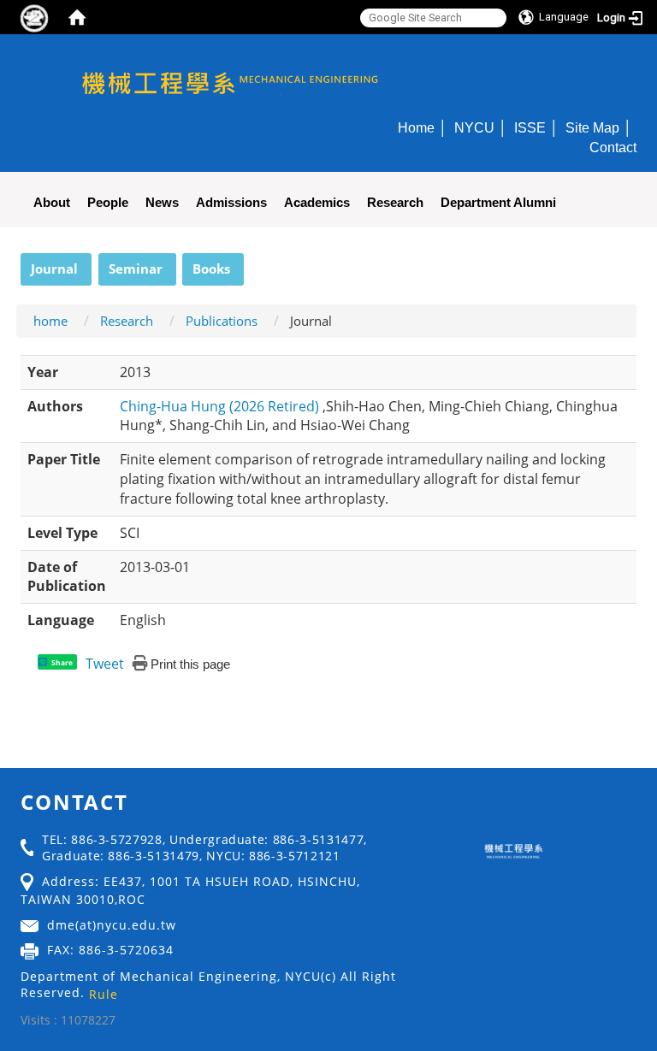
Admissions (231, 202)
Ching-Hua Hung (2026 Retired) (221, 406)
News (162, 202)
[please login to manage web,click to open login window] (34, 17)
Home (416, 127)
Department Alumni (498, 202)
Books (211, 268)
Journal (54, 268)
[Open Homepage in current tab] (77, 17)
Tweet (105, 663)
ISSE (530, 127)
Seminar (136, 268)
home (50, 320)
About (51, 202)
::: (13, 262)
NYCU (474, 127)
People (107, 202)
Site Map (592, 127)
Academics (317, 202)
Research (395, 202)
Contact (612, 147)
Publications (221, 320)
